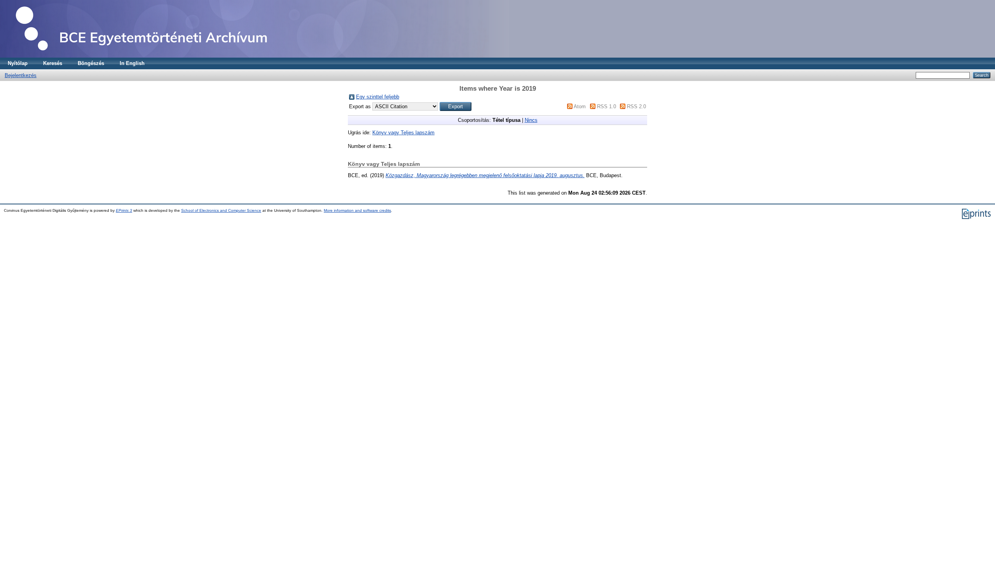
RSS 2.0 (636, 106)
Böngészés (91, 63)
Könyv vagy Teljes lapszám (403, 132)
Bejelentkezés (21, 75)
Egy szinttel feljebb (377, 97)
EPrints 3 (124, 210)
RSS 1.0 (606, 106)
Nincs (531, 120)
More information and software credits (357, 210)
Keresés (52, 63)
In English (132, 63)
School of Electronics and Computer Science (221, 210)
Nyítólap (18, 63)
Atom (580, 106)
